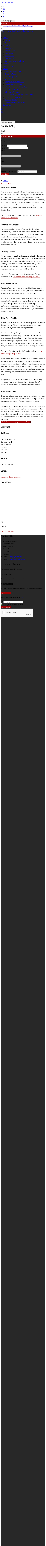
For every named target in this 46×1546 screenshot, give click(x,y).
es (4, 11)
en (4, 9)
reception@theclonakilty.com (11, 477)
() (9, 171)
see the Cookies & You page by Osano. (26, 277)
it (3, 17)
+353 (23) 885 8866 (7, 2)
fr (3, 14)
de (4, 6)
